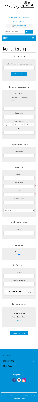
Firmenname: (19, 152)
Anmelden (25, 17)
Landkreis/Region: (19, 199)
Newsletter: (19, 252)
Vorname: (19, 105)
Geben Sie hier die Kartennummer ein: (19, 64)
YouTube (19, 380)
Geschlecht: (19, 94)
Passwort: (19, 272)
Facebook (14, 380)
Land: (19, 207)
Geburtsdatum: (19, 121)
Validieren (18, 74)
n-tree (23, 398)
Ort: (19, 190)
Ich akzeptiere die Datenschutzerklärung (19, 315)
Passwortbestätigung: (19, 280)
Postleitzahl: (19, 182)
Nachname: (19, 113)
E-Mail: (19, 129)
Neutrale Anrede (20, 101)
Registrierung (14, 17)
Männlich (15, 97)
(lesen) (19, 320)
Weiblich (25, 97)
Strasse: (19, 174)
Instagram (24, 380)
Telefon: (19, 229)
